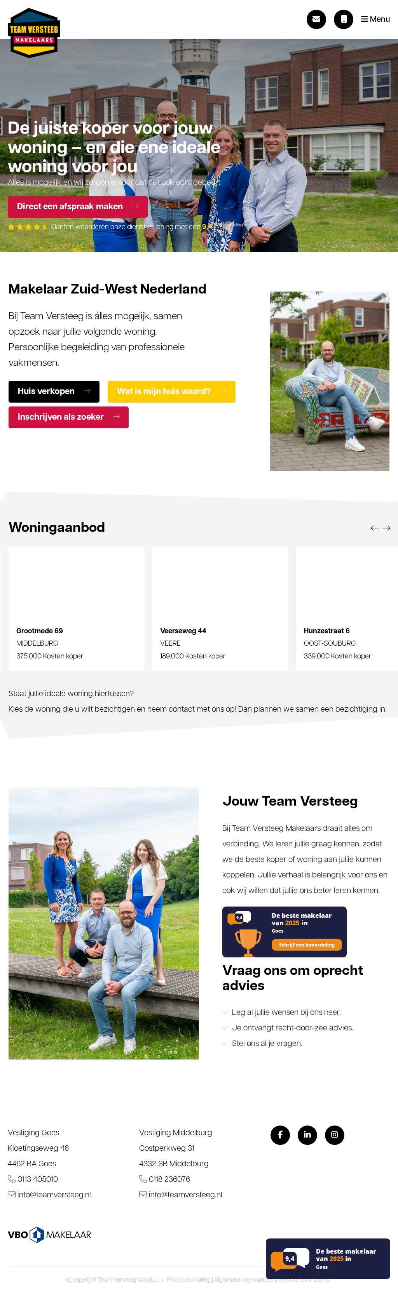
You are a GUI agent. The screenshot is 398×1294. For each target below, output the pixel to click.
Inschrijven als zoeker (62, 417)
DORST (323, 1280)
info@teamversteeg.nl (53, 1195)
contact (182, 710)
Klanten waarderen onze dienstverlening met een (148, 227)
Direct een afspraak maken (71, 207)
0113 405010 (37, 1180)
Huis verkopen (47, 391)
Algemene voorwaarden (244, 1280)
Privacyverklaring (189, 1280)
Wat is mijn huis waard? (165, 391)
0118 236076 (168, 1180)
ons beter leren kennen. (341, 891)
